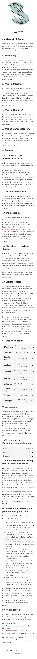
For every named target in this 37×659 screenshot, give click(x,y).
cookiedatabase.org (8, 640)
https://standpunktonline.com (22, 60)
